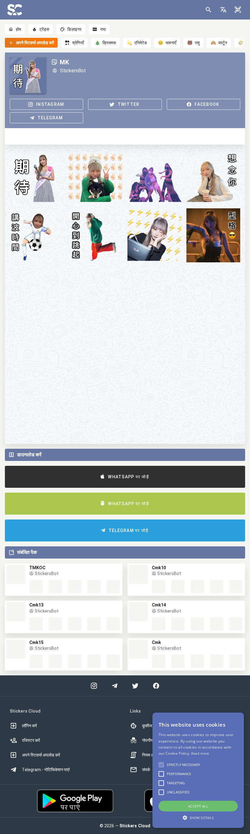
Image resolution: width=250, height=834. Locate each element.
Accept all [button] (198, 806)
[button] (223, 9)
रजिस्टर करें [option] (31, 740)
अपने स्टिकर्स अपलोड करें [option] (41, 755)
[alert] (198, 770)
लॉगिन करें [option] (29, 725)
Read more (200, 753)
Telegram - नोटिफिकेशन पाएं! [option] (46, 769)
